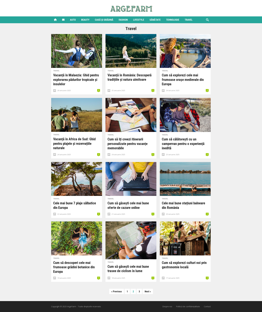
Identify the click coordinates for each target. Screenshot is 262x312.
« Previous (116, 291)
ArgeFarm (71, 306)
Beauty (85, 19)
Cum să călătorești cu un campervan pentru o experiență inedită (183, 143)
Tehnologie (172, 19)
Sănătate (155, 19)
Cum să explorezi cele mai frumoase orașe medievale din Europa (183, 79)
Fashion (123, 19)
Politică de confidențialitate (188, 306)
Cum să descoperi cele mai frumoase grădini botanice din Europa (74, 267)
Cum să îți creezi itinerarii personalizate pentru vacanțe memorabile (128, 143)
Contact (207, 306)
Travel (189, 19)
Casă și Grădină (104, 19)
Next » (148, 291)
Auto (73, 19)
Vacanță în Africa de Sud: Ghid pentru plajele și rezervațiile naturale (74, 143)
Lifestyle (138, 19)
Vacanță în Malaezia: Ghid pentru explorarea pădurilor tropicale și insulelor (76, 79)
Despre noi (167, 306)
